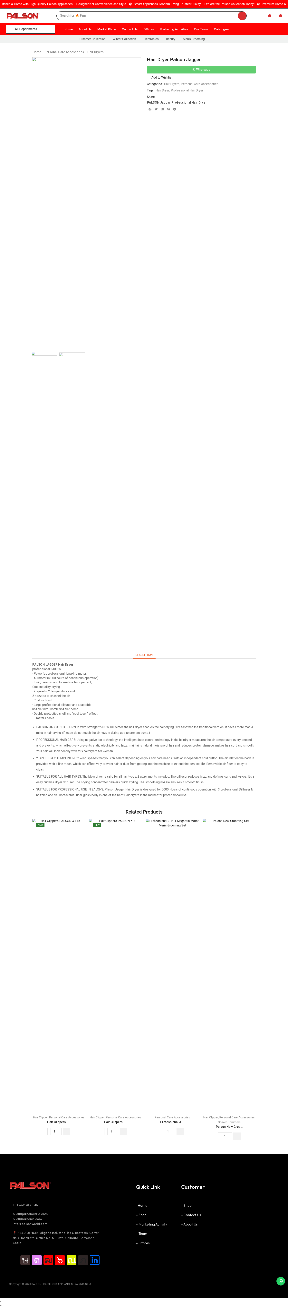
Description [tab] (144, 654)
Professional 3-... (172, 1122)
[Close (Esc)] (0, 1301)
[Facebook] (14, 1260)
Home (37, 52)
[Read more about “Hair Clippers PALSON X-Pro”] (66, 1131)
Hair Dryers (95, 52)
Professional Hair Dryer (187, 90)
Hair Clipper (40, 1117)
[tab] (144, 655)
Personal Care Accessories (64, 52)
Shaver (222, 1122)
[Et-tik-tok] (25, 1260)
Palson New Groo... (229, 1127)
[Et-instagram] (37, 1260)
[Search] (242, 16)
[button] (50, 16)
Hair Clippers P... (58, 1122)
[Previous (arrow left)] (0, 1305)
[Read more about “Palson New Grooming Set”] (237, 1136)
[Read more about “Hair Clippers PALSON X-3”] (123, 1131)
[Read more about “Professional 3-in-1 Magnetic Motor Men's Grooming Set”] (180, 1131)
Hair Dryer (162, 90)
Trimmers (234, 1122)
